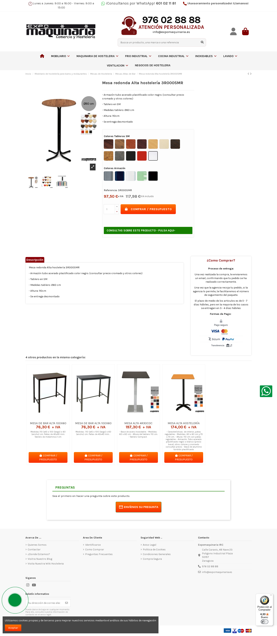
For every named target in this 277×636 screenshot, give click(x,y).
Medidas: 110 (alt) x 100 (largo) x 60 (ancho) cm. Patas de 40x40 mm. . (93, 433)
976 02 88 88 (210, 566)
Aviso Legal (149, 544)
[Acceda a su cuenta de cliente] (233, 31)
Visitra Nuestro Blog (40, 559)
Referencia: (110, 190)
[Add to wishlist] (42, 418)
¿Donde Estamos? (39, 554)
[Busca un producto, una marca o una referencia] (202, 42)
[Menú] (271, 596)
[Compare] (48, 418)
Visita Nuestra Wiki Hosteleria (46, 563)
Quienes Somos (37, 544)
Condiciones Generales (157, 554)
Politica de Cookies (154, 549)
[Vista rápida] (53, 418)
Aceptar (13, 627)
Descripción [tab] (34, 260)
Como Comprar (94, 549)
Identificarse (93, 544)
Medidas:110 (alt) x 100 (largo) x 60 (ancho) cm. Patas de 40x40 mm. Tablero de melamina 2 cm (48, 434)
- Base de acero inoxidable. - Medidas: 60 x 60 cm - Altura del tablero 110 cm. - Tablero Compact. (138, 434)
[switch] (264, 621)
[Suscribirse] (66, 603)
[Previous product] (249, 73)
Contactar (34, 549)
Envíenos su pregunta (141, 507)
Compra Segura (152, 559)
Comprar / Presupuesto (151, 209)
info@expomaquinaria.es (217, 572)
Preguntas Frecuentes (99, 554)
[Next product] (251, 73)
